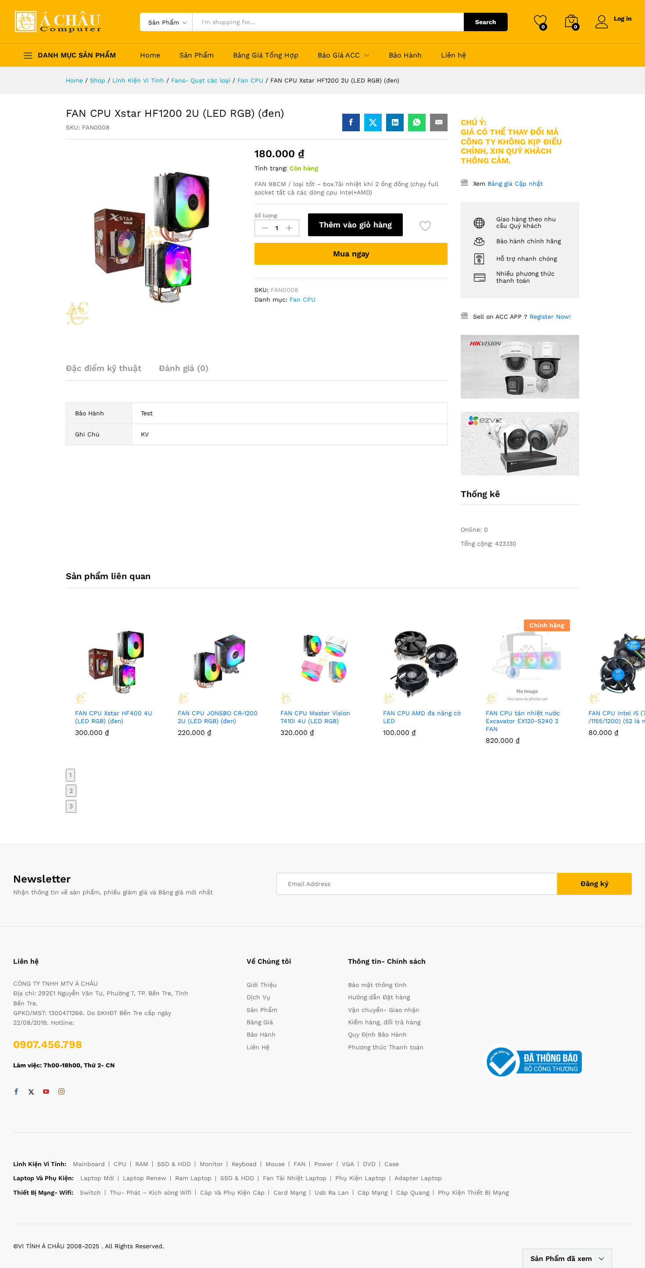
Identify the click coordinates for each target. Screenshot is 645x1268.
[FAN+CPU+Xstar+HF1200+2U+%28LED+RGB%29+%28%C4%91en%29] (373, 122)
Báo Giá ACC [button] (339, 55)
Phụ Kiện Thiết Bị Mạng (473, 1192)
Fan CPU (302, 299)
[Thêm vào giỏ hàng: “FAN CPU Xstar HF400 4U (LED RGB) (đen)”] (97, 698)
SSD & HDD (174, 1163)
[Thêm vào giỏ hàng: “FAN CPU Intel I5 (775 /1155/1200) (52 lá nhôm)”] (610, 698)
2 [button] (71, 790)
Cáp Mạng (372, 1192)
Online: (472, 529)
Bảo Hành (405, 55)
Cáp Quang (412, 1192)
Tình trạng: (270, 168)
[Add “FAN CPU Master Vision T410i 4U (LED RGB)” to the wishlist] (342, 698)
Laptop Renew (144, 1178)
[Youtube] (46, 1092)
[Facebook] (16, 1092)
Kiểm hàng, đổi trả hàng (384, 1022)
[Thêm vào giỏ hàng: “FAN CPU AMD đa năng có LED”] (405, 698)
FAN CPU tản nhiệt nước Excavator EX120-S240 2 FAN (523, 721)
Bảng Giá (260, 1022)
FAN (299, 1163)
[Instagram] (61, 1092)
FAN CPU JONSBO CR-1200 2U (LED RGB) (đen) (218, 717)
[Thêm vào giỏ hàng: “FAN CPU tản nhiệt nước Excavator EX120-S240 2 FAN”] (507, 698)
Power (323, 1163)
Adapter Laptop (418, 1178)
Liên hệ (453, 55)
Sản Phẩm (196, 55)
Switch (90, 1192)
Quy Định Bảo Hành (377, 1034)
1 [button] (70, 774)
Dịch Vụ (258, 997)
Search (485, 21)
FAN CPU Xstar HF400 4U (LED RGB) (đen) (113, 717)
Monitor (211, 1163)
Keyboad (244, 1163)
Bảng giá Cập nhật (515, 183)
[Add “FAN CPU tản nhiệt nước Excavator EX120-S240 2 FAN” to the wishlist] (548, 698)
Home (150, 55)
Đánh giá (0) (183, 368)
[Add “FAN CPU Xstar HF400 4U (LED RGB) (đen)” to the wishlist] (137, 698)
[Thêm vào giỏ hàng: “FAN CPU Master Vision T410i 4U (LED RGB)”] (302, 698)
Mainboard (89, 1163)
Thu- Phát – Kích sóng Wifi (150, 1192)
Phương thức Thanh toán (385, 1047)
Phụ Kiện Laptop (360, 1178)
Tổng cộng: (478, 543)
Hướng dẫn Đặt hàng (379, 997)
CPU (120, 1163)
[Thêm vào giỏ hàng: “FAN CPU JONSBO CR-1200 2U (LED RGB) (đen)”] (199, 698)
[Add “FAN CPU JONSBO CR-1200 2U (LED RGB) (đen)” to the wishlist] (240, 698)
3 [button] (71, 806)
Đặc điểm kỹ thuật (103, 368)
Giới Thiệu (262, 984)
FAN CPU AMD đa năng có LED (422, 717)
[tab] (108, 372)
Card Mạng (289, 1192)
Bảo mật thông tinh (377, 984)
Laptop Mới (97, 1178)
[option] (117, 684)
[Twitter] (31, 1092)
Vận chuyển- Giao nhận (383, 1009)
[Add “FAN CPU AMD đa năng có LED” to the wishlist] (445, 698)
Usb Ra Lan (332, 1192)
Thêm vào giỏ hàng (355, 224)
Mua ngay (351, 253)
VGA (348, 1163)
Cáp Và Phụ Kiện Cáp (232, 1192)
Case (391, 1163)
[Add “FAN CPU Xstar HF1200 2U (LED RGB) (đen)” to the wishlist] (425, 225)
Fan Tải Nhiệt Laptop (294, 1178)
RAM (141, 1163)
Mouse (275, 1163)
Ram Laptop (193, 1178)
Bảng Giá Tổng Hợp (265, 55)
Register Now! (550, 316)
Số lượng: (266, 215)
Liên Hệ (258, 1047)
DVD (369, 1163)
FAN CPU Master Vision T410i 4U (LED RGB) (315, 717)
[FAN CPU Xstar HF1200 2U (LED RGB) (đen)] (351, 122)
